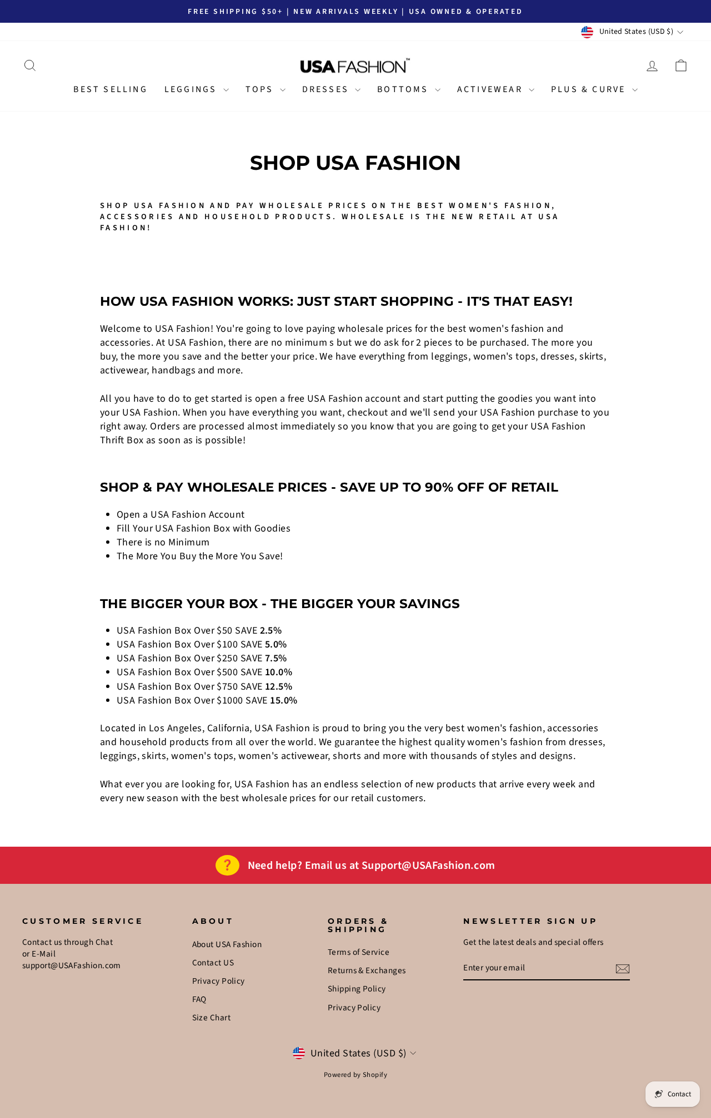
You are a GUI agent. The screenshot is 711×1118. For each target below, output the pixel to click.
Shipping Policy (357, 989)
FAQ (199, 999)
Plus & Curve (590, 89)
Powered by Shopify (355, 1075)
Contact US (213, 963)
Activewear (491, 89)
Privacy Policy (218, 981)
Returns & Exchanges (367, 970)
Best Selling (110, 89)
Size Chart (211, 1017)
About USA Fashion (227, 944)
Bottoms (404, 89)
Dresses (327, 89)
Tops (261, 89)
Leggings (192, 89)
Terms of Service (358, 952)
